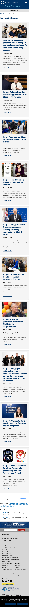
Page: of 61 (10, 499)
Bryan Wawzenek (7, 517)
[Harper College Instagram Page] (8, 581)
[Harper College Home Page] (1, 13)
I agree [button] (10, 603)
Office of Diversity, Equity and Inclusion (11, 559)
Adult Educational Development (9, 540)
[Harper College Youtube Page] (6, 581)
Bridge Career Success (7, 536)
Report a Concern (6, 561)
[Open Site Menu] (24, 2)
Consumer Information (7, 551)
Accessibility (5, 565)
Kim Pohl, (5, 513)
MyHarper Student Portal (21, 575)
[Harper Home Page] (11, 595)
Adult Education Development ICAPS (10, 538)
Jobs (16, 573)
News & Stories (12, 5)
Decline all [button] (23, 603)
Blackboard (18, 565)
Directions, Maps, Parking (8, 573)
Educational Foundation (7, 555)
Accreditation (5, 546)
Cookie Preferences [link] (6, 553)
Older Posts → (23, 498)
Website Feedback (19, 577)
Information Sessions (7, 575)
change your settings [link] (17, 600)
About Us (5, 13)
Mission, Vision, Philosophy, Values (10, 557)
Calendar (17, 567)
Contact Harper (5, 571)
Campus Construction (7, 569)
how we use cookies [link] (4, 600)
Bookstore (4, 567)
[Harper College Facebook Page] (3, 581)
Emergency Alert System (20, 569)
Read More (7, 67)
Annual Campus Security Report (9, 548)
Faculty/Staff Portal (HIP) (20, 571)
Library (4, 577)
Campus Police (5, 549)
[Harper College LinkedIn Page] (11, 581)
